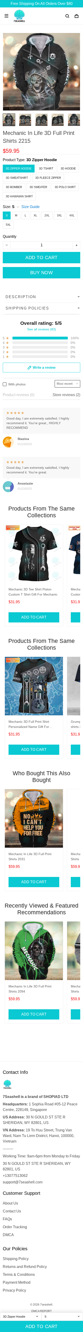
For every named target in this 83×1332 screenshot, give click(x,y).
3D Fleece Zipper (48, 177)
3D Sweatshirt (17, 177)
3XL (59, 215)
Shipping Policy (16, 1259)
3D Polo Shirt (65, 187)
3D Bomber (14, 187)
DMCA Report (41, 1311)
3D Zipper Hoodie (41, 160)
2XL (47, 215)
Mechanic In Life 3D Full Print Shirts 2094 (30, 988)
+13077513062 (15, 1176)
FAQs (7, 1219)
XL (35, 215)
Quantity (9, 236)
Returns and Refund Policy (25, 1267)
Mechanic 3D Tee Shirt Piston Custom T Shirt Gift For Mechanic (33, 591)
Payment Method (16, 1282)
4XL (71, 215)
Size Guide (30, 207)
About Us (10, 1203)
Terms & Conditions (19, 1275)
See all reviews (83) (41, 329)
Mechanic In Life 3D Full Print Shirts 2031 (30, 856)
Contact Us (12, 1211)
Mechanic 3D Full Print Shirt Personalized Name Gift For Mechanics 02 (29, 725)
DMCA (8, 1235)
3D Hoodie (68, 168)
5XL (8, 224)
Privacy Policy (14, 1290)
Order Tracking (15, 1227)
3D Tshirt (46, 168)
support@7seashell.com (22, 1182)
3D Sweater (38, 187)
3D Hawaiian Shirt (19, 196)
